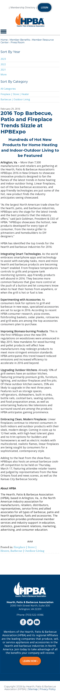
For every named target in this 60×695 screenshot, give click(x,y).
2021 (3, 69)
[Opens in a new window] (23, 621)
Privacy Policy (48, 689)
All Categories (8, 88)
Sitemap (33, 689)
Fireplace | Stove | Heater (15, 94)
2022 (3, 64)
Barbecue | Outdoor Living (15, 99)
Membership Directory (22, 7)
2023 (3, 59)
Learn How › (30, 661)
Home (4, 39)
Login (44, 7)
